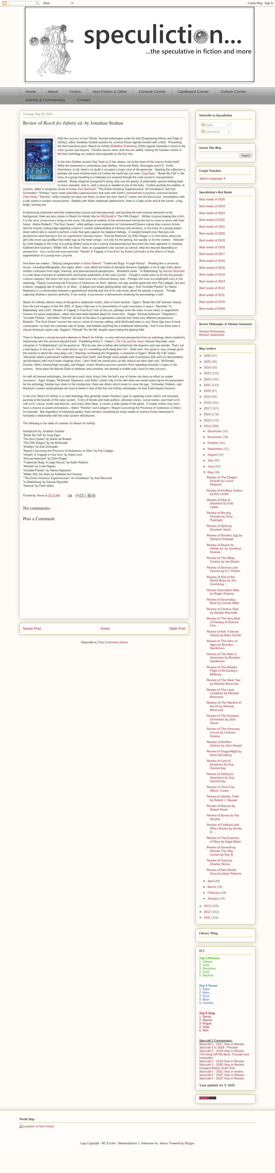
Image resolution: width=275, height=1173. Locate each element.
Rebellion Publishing (124, 146)
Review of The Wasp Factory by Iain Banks (223, 559)
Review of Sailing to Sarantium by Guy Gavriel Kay (220, 777)
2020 (208, 391)
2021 (208, 385)
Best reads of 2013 (212, 281)
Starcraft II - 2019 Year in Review (221, 1061)
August (213, 454)
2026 (208, 355)
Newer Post (32, 628)
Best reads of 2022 (212, 219)
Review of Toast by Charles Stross (219, 862)
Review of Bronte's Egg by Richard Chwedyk (224, 537)
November (215, 437)
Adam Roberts (92, 263)
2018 (208, 402)
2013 (208, 906)
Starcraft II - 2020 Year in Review (221, 1064)
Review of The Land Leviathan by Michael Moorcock (223, 693)
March (212, 886)
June (211, 466)
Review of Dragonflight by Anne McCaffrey (224, 753)
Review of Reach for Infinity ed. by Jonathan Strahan (224, 548)
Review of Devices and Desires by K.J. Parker (223, 569)
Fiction (75, 92)
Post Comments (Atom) (113, 642)
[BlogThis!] (81, 495)
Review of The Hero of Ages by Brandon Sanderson (222, 644)
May (211, 472)
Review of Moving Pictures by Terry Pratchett (220, 516)
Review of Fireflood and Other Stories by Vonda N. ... (224, 828)
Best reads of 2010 (212, 301)
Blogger (189, 1143)
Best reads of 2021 (212, 226)
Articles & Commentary (45, 100)
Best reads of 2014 (212, 274)
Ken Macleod (86, 189)
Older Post (177, 628)
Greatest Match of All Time (217, 1068)
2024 (208, 367)
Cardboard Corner (193, 92)
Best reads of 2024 (212, 206)
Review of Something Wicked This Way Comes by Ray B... (221, 851)
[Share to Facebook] (89, 495)
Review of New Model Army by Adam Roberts (224, 871)
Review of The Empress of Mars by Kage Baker (224, 839)
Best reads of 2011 (212, 295)
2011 (207, 917)
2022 (208, 379)
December (215, 431)
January (213, 898)
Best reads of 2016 (212, 260)
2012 (208, 911)
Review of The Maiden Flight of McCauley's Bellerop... (222, 670)
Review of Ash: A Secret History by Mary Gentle (224, 633)
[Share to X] (85, 495)
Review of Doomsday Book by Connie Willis (223, 601)
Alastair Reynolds (174, 271)
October (213, 442)
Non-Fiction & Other (110, 92)
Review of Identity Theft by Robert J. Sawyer (223, 798)
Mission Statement (211, 334)
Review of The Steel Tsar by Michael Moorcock (224, 681)
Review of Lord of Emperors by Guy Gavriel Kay (220, 764)
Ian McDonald (105, 216)
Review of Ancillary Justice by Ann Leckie (224, 492)
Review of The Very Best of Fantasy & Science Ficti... (223, 622)
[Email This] (77, 495)
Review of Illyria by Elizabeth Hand (219, 527)
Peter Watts (30, 196)
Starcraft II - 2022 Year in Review (221, 1075)
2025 (208, 361)
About (53, 92)
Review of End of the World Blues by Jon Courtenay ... (221, 580)
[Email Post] (69, 495)
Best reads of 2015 (212, 267)
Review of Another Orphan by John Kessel (224, 743)
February (214, 892)
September (215, 448)
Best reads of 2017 (212, 254)
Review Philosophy (212, 331)
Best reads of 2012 (212, 288)
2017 (208, 408)
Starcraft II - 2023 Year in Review (221, 1078)
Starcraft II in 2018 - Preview (218, 1047)
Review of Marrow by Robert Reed (221, 807)
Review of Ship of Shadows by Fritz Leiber (220, 503)
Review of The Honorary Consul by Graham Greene (223, 732)
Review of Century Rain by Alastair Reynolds (223, 610)
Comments (212, 131)
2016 (208, 414)
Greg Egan (148, 173)
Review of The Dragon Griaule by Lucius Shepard (222, 481)
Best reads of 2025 (212, 199)
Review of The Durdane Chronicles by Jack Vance (223, 719)
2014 (208, 426)
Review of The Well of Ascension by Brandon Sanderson (223, 657)
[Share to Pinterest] (94, 495)
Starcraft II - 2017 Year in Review (221, 1044)
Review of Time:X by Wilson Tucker (220, 788)
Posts (208, 125)
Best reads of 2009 (212, 308)
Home (31, 92)
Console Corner (152, 92)
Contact (83, 100)
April (211, 881)
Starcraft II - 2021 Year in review (221, 1071)
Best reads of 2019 (212, 240)
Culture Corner (233, 92)
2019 (208, 396)
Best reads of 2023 (212, 213)
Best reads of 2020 (212, 233)
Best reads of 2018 (212, 247)
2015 (208, 420)
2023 (208, 373)
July (211, 460)
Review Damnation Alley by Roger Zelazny (223, 591)
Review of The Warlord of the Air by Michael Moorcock (224, 706)
